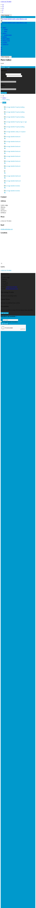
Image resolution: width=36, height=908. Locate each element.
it (2, 12)
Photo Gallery (6, 39)
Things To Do (6, 40)
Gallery (4, 102)
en (3, 6)
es (3, 8)
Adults (2, 78)
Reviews (4, 37)
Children (3, 85)
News (5, 31)
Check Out (3, 76)
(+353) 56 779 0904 (6, 1)
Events (6, 29)
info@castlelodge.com (7, 229)
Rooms (4, 33)
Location (4, 42)
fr (2, 10)
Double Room (8, 35)
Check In (3, 74)
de (3, 4)
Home (4, 27)
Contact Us (5, 44)
